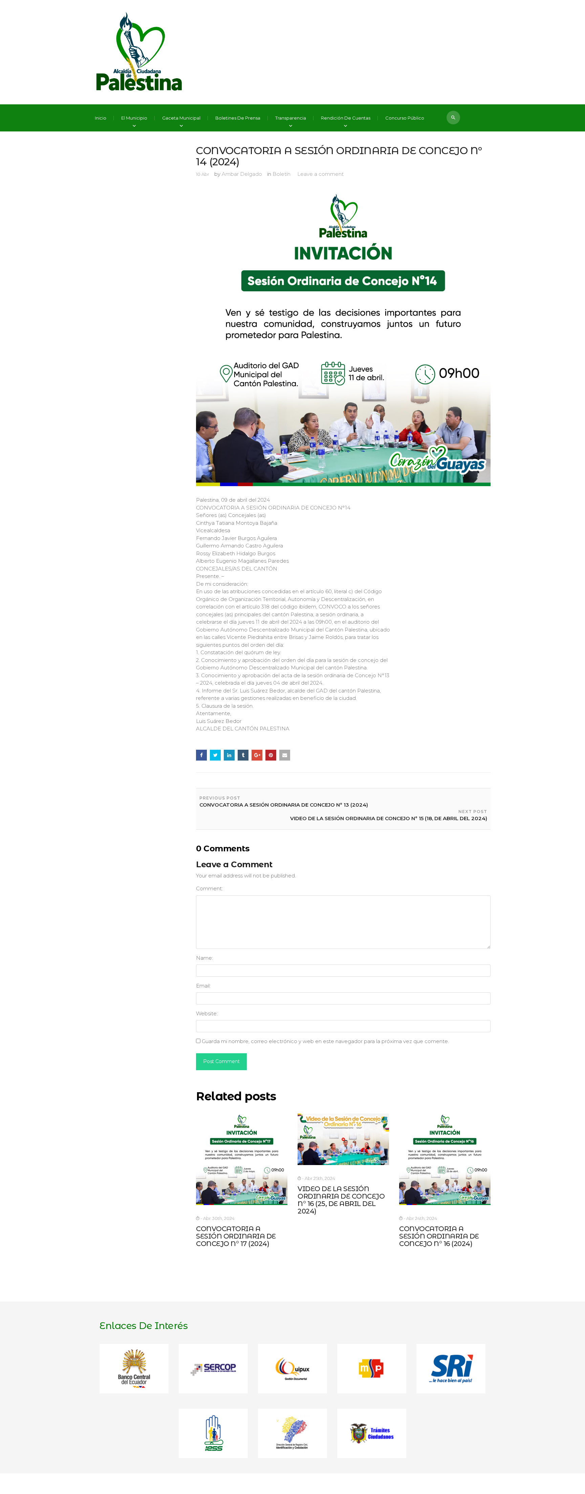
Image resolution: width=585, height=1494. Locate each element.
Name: (204, 958)
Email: (203, 985)
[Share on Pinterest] (270, 755)
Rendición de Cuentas (345, 118)
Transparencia (290, 118)
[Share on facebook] (201, 755)
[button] (453, 117)
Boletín (281, 174)
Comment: (209, 888)
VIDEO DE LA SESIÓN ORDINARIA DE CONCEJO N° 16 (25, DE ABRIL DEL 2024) (341, 1200)
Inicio (100, 118)
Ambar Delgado (242, 174)
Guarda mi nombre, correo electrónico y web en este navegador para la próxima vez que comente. (325, 1041)
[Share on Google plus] (257, 755)
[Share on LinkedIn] (229, 755)
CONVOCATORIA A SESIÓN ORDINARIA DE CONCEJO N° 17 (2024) (236, 1236)
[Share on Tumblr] (243, 755)
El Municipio (134, 118)
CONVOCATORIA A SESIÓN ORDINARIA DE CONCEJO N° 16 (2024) (439, 1236)
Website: (207, 1013)
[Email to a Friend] (284, 755)
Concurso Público (404, 118)
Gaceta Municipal (181, 118)
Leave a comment (320, 174)
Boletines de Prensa (237, 118)
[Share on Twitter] (215, 755)
